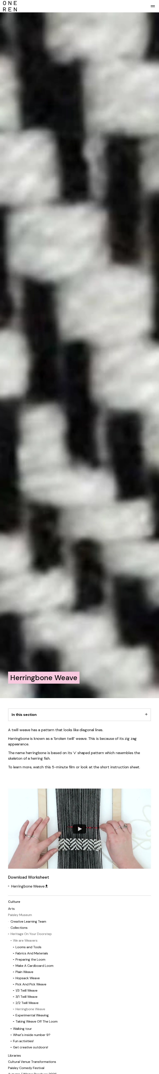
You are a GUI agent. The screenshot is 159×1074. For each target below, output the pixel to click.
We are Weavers (25, 940)
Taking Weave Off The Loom (37, 1021)
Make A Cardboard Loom (34, 966)
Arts (11, 908)
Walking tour (22, 1028)
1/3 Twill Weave (26, 990)
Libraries (14, 1055)
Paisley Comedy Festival (26, 1068)
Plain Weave (24, 972)
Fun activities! (23, 1041)
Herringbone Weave (27, 886)
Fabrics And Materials (32, 953)
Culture (14, 901)
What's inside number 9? (31, 1035)
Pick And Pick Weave (31, 984)
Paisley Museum (20, 915)
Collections (19, 927)
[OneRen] (79, 6)
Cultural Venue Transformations (32, 1062)
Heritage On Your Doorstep (31, 934)
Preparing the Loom (30, 959)
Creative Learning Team (28, 921)
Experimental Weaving (32, 1015)
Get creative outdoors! (30, 1047)
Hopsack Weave (28, 978)
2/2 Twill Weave (27, 1003)
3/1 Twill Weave (26, 996)
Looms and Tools (28, 947)
